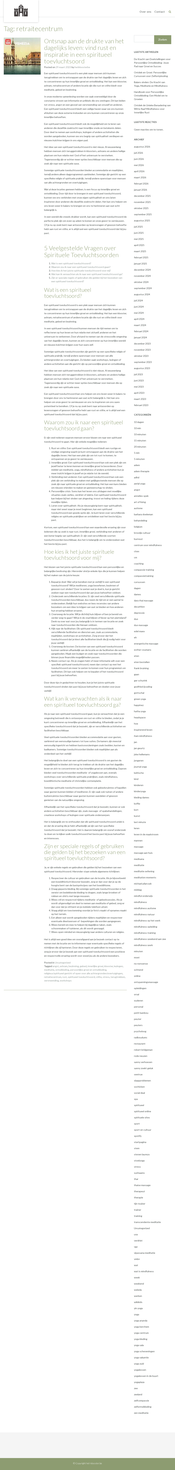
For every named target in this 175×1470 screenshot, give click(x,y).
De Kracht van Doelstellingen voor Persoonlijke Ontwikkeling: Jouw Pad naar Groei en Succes (152, 63)
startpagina (140, 1142)
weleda (138, 1289)
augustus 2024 (142, 294)
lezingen (118, 966)
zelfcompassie (141, 1400)
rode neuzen (140, 1055)
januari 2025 (140, 263)
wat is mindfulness (144, 1271)
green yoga (140, 698)
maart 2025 (140, 251)
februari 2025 (141, 257)
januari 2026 (140, 189)
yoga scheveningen (144, 1351)
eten (136, 655)
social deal (139, 1092)
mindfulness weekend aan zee (150, 938)
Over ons (145, 11)
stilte (99, 976)
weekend (139, 1283)
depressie (139, 612)
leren (136, 828)
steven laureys (142, 1154)
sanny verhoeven (143, 1062)
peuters (138, 1025)
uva (136, 1234)
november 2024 (142, 275)
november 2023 (142, 349)
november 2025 (142, 202)
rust (64, 976)
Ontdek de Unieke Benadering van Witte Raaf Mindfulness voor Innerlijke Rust (152, 109)
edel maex (139, 631)
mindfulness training (145, 932)
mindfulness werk (143, 945)
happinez (139, 705)
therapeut (139, 1191)
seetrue (138, 1074)
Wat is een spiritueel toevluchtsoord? (71, 263)
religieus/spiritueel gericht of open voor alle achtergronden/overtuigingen (83, 973)
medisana (139, 858)
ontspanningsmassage (146, 982)
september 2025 (143, 214)
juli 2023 (138, 374)
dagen (137, 588)
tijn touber (139, 1203)
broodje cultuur (142, 532)
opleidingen (140, 988)
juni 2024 (139, 306)
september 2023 (143, 362)
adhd (136, 477)
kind (136, 778)
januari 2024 (140, 337)
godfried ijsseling (143, 686)
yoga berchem (141, 1326)
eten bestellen (142, 662)
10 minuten (140, 434)
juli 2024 (138, 300)
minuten (138, 951)
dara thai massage (143, 600)
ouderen (138, 1000)
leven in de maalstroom (146, 834)
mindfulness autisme (145, 908)
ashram (64, 966)
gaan (136, 674)
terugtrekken (118, 976)
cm (135, 557)
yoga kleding (140, 1339)
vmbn (137, 1259)
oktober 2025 (141, 208)
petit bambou (141, 1012)
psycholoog (140, 1031)
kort (136, 809)
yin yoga (138, 1308)
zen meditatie (141, 1412)
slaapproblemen (142, 1080)
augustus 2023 (142, 368)
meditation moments (145, 877)
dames (137, 594)
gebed (83, 966)
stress (106, 976)
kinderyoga (140, 791)
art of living (140, 502)
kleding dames (141, 797)
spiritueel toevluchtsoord (81, 976)
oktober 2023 (141, 355)
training (138, 1215)
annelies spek (141, 495)
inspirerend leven (143, 729)
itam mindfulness (143, 735)
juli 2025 (138, 226)
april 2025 (139, 245)
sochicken (139, 1086)
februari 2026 (141, 183)
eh (135, 637)
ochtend (138, 969)
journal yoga (140, 766)
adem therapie (141, 471)
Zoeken (162, 39)
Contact (159, 11)
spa (136, 1098)
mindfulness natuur (144, 914)
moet (137, 957)
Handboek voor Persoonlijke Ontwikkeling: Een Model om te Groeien (150, 95)
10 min (137, 428)
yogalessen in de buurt (146, 1375)
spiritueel (139, 1105)
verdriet (138, 1240)
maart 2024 (140, 325)
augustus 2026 (142, 146)
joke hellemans (142, 754)
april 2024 (139, 318)
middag (138, 889)
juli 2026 (138, 152)
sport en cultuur (142, 1129)
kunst (137, 815)
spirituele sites (142, 1117)
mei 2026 (139, 165)
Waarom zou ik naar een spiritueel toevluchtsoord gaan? (81, 266)
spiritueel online (142, 1111)
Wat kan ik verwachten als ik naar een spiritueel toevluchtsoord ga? (87, 274)
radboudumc (140, 1037)
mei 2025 (139, 238)
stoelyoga (139, 1160)
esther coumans (142, 649)
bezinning (74, 966)
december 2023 (142, 343)
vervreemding (51, 980)
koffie (137, 803)
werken (138, 1295)
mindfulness (140, 902)
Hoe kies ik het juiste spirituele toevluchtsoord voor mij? (81, 270)
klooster (108, 966)
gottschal (139, 692)
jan (135, 742)
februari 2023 (141, 405)
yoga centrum (141, 1332)
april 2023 (139, 392)
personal (138, 1006)
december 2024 (142, 269)
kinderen (138, 785)
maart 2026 (140, 177)
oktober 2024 (141, 282)
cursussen (139, 582)
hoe (136, 723)
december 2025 (142, 195)
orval (136, 994)
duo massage (141, 625)
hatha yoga (140, 711)
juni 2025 (139, 232)
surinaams (139, 1172)
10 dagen (139, 422)
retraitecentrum (52, 976)
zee (136, 1388)
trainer (137, 1209)
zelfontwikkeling (142, 1406)
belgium (138, 526)
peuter (137, 1018)
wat (136, 1265)
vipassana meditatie (144, 1252)
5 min (137, 452)
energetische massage (146, 643)
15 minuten (140, 440)
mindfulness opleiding (145, 926)
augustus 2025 (142, 220)
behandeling (140, 520)
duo (136, 618)
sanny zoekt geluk (143, 1068)
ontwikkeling (62, 969)
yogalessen (140, 1369)
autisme (138, 508)
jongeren (139, 760)
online (137, 975)
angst (56, 966)
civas (136, 551)
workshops (66, 980)
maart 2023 (140, 398)
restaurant (139, 1043)
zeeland (138, 1394)
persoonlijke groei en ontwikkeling (88, 969)
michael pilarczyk (143, 883)
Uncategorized (63, 962)
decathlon (139, 606)
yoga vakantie (141, 1357)
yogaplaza (139, 1382)
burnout (138, 538)
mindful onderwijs (143, 895)
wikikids (138, 1302)
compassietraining (143, 575)
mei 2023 (139, 386)
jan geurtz (139, 748)
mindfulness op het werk (147, 920)
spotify (138, 1135)
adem (137, 465)
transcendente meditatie (147, 1222)
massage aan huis (143, 852)
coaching (139, 563)
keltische (139, 772)
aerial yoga (139, 483)
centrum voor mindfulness (148, 545)
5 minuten (139, 458)
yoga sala (139, 1345)
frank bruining (141, 668)
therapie (138, 1197)
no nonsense (141, 963)
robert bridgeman (143, 1049)
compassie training (144, 569)
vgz (136, 1246)
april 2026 (139, 171)
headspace (140, 717)
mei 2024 (139, 312)
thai (136, 1179)
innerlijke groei (95, 966)
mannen (138, 840)
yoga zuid (139, 1363)
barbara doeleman (143, 514)
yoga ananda (140, 1320)
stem (136, 1148)
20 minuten (140, 446)
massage (138, 846)
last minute (140, 822)
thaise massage (142, 1185)
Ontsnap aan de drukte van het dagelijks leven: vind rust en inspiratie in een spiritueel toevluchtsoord (84, 51)
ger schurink (140, 680)
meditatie (49, 969)
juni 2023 (139, 380)
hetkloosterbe (82, 67)
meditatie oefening (144, 871)
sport (137, 1123)
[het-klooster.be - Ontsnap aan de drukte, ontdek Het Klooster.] (21, 11)
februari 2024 (141, 331)
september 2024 (143, 288)
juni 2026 (139, 158)
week (137, 1277)
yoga (136, 1314)
